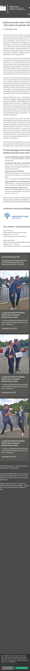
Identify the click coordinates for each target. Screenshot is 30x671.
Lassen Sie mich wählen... (8, 664)
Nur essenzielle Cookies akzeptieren (8, 667)
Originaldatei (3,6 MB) (9, 456)
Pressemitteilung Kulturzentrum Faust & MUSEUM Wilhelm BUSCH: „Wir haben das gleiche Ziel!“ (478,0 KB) (14, 262)
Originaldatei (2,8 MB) (9, 392)
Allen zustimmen (21, 668)
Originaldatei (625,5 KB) (9, 328)
